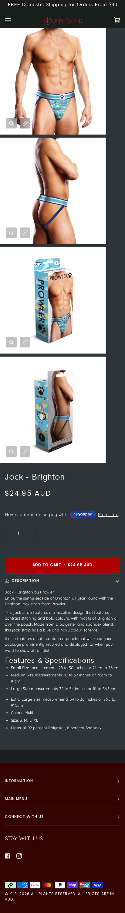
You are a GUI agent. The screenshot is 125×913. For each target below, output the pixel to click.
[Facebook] (7, 856)
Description (25, 580)
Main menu (16, 798)
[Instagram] (19, 856)
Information (19, 780)
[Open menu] (14, 20)
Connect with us (24, 816)
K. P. (14, 893)
